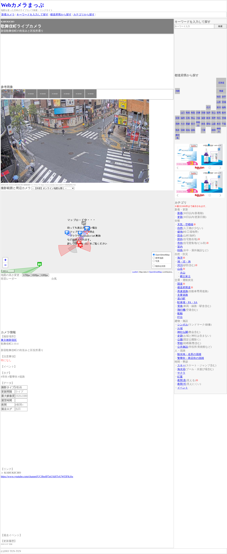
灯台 (180, 317)
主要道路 (182, 294)
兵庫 (198, 112)
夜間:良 (181, 380)
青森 (221, 91)
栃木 (224, 112)
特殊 (180, 250)
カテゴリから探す (84, 14)
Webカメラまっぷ (22, 5)
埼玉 (219, 118)
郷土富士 (185, 276)
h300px (44, 275)
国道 (180, 283)
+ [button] (5, 260)
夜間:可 (181, 384)
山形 (219, 102)
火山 (182, 272)
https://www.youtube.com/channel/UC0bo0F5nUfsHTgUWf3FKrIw (37, 476)
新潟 (219, 107)
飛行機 (181, 309)
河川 (180, 265)
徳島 (193, 130)
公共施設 (182, 346)
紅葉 (180, 376)
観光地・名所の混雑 (189, 354)
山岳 (180, 268)
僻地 (180, 231)
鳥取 (193, 112)
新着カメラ (8, 14)
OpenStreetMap (155, 271)
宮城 (224, 102)
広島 (188, 118)
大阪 (198, 118)
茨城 (224, 118)
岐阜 (208, 118)
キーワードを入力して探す (32, 14)
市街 (180, 243)
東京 (219, 124)
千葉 (224, 124)
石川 (208, 107)
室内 (180, 246)
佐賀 (177, 118)
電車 (180, 306)
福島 (224, 107)
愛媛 (188, 124)
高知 (188, 130)
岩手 (224, 97)
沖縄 (177, 91)
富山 (214, 112)
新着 (180, 213)
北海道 (221, 82)
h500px (35, 275)
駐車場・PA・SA (187, 302)
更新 (180, 217)
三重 (203, 130)
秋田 (219, 97)
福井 (208, 112)
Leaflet (135, 271)
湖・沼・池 (184, 261)
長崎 (177, 124)
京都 (203, 112)
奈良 (203, 124)
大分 (183, 124)
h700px (26, 275)
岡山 (193, 118)
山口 (183, 112)
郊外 (180, 239)
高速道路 (182, 291)
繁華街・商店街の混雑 (190, 358)
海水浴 (181, 369)
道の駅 (181, 298)
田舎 (180, 235)
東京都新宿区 (9, 340)
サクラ (181, 372)
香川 (193, 124)
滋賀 (203, 118)
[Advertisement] (87, 60)
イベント (182, 387)
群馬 (219, 112)
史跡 (180, 335)
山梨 (214, 124)
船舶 (180, 313)
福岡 (183, 118)
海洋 (180, 257)
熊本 (177, 130)
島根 (188, 112)
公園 (180, 339)
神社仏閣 (182, 332)
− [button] (5, 265)
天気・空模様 (185, 224)
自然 (180, 228)
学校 (180, 343)
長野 (214, 118)
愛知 (208, 124)
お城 (180, 328)
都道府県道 (184, 287)
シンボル (182, 324)
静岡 (214, 130)
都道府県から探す (60, 14)
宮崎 (183, 130)
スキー (181, 365)
